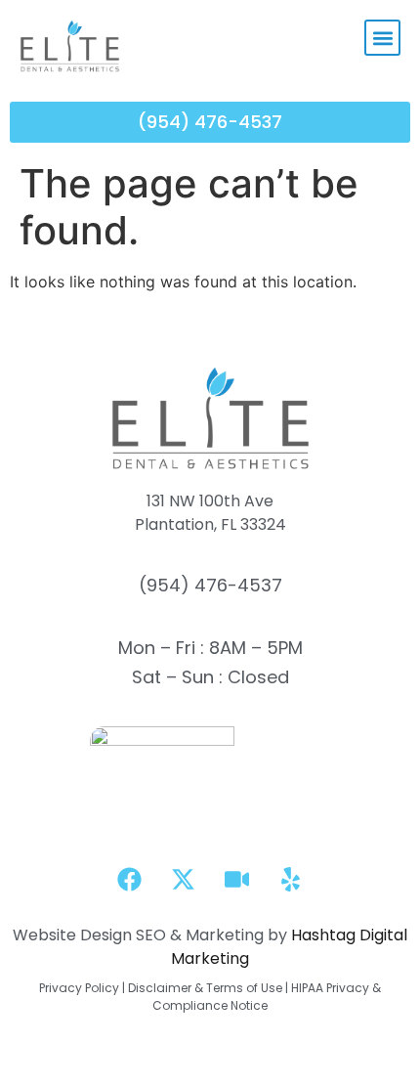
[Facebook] (129, 879)
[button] (382, 38)
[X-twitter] (183, 879)
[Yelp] (291, 879)
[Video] (237, 879)
